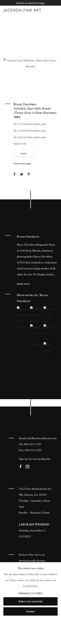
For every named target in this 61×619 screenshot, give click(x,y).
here (42, 3)
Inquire (24, 153)
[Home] (22, 10)
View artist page (22, 163)
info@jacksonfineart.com (41, 438)
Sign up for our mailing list (34, 459)
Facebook (20, 467)
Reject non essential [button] (30, 601)
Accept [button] (30, 611)
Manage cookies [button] (30, 593)
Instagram (27, 467)
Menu (54, 10)
